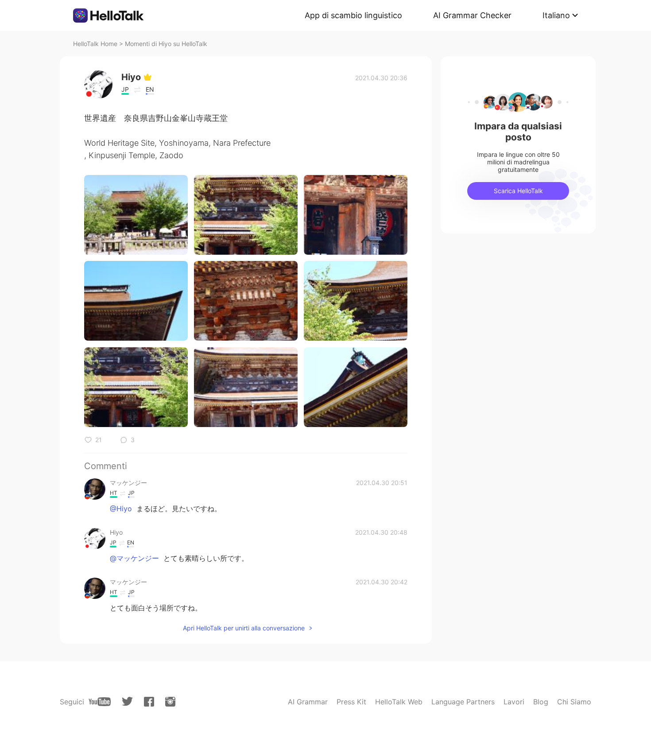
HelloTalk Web (398, 701)
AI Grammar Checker (472, 15)
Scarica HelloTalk (518, 190)
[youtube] (100, 701)
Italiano (556, 15)
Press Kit (351, 701)
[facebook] (149, 702)
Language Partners (463, 701)
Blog (540, 701)
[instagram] (170, 702)
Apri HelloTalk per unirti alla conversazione (244, 628)
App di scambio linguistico (353, 15)
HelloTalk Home (95, 43)
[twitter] (127, 701)
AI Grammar (308, 701)
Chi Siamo (574, 701)
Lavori (514, 701)
